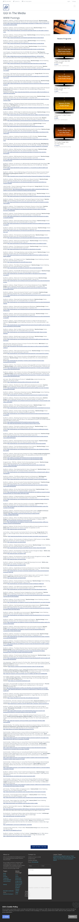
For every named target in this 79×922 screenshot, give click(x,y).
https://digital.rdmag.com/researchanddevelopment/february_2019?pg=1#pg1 (25, 56)
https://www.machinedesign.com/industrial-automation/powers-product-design (25, 49)
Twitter (16, 892)
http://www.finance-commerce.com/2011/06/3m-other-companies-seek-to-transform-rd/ (28, 703)
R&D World (17, 886)
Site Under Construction (8, 891)
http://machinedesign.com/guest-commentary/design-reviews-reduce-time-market (26, 547)
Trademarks (6, 878)
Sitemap (5, 884)
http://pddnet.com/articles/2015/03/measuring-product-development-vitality (25, 457)
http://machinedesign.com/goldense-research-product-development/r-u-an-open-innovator (28, 602)
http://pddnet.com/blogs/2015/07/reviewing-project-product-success (23, 422)
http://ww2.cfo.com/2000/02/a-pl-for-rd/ (12, 830)
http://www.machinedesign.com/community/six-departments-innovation (24, 249)
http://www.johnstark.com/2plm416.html (16, 559)
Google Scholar (18, 881)
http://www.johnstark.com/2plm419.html (16, 529)
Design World (18, 884)
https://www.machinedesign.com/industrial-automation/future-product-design (25, 37)
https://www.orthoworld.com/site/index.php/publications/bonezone (23, 698)
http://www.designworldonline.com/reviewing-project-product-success (23, 423)
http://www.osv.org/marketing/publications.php (19, 680)
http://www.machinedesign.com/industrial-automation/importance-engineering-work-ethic (28, 237)
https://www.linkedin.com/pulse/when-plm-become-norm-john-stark (23, 382)
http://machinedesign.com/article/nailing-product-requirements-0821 (19, 776)
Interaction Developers (8, 894)
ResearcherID (18, 878)
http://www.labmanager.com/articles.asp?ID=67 (14, 816)
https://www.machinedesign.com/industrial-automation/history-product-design (25, 43)
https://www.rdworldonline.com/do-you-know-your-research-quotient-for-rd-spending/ (27, 146)
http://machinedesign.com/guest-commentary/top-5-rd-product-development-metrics (27, 589)
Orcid (16, 875)
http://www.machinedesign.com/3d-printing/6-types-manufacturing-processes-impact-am (28, 120)
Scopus (17, 876)
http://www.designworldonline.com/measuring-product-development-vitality (25, 459)
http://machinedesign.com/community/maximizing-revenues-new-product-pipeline (26, 443)
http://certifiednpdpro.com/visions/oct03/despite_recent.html (17, 824)
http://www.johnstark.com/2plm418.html (16, 542)
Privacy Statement (7, 879)
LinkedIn (17, 890)
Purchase (5, 876)
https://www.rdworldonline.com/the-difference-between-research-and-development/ (27, 479)
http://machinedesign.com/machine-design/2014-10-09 (19, 520)
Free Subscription (27, 1)
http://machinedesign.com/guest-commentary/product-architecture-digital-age (25, 583)
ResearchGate (18, 879)
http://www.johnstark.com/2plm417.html (16, 553)
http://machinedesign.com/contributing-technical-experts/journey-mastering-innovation (27, 395)
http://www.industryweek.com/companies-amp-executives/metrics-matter (20, 803)
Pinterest (17, 889)
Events (4, 875)
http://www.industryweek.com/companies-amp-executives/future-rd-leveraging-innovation (24, 791)
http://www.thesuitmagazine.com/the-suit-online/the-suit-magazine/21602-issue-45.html (27, 688)
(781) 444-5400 (7, 1)
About (4, 873)
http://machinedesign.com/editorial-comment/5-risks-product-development (24, 267)
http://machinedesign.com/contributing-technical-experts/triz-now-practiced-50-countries (28, 353)
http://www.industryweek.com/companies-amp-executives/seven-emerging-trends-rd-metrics (25, 797)
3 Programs (62, 144)
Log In (68, 1)
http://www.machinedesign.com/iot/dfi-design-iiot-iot (19, 262)
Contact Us (17, 1)
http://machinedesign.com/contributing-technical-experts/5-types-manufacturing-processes (28, 407)
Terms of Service (6, 881)
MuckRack (17, 887)
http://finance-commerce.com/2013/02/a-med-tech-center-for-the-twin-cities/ (26, 666)
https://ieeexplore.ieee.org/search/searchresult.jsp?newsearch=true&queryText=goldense (28, 176)
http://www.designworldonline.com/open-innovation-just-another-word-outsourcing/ (28, 536)
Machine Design (18, 883)
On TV (16, 894)
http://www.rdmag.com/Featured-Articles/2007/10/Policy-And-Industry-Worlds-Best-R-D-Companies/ (26, 809)
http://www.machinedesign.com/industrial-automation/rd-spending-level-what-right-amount (28, 196)
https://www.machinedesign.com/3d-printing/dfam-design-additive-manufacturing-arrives (28, 114)
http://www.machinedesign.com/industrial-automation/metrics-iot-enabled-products (26, 243)
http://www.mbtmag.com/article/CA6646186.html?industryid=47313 (18, 729)
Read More (72, 916)
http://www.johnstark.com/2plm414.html (16, 578)
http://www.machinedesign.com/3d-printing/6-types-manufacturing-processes (25, 126)
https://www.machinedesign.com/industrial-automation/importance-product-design (26, 63)
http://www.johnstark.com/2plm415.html (16, 565)
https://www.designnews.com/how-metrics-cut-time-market (17, 836)
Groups (74, 1)
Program (62, 63)
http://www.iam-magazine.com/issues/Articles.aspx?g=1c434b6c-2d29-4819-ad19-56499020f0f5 (25, 673)
